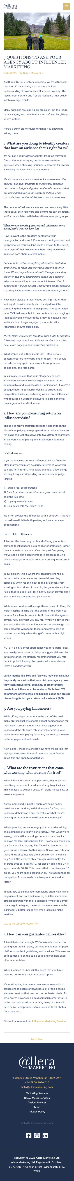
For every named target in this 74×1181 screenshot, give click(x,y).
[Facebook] (29, 1135)
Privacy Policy (37, 1111)
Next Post (37, 1039)
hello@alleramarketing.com (37, 1087)
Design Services (37, 1102)
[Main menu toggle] (67, 6)
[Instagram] (37, 1135)
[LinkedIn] (45, 1135)
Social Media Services (37, 1098)
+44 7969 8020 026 (37, 1082)
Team (37, 1107)
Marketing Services (37, 1093)
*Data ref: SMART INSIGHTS (20, 924)
